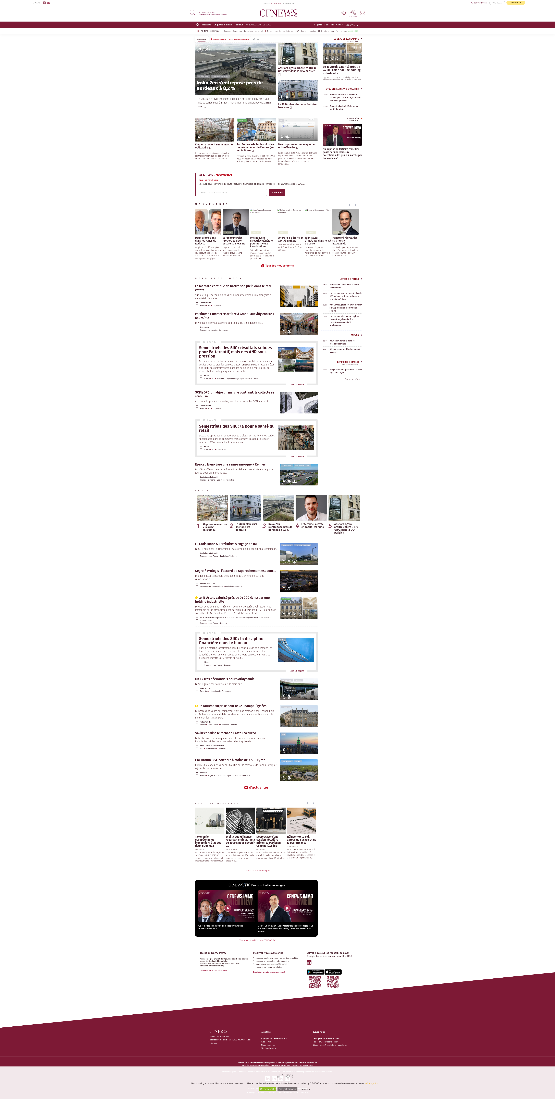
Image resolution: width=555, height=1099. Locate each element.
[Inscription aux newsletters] (48, 2)
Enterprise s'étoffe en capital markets (290, 239)
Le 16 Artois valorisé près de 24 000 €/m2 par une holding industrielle (342, 69)
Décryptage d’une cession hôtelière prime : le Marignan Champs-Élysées (268, 841)
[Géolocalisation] (207, 49)
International (329, 30)
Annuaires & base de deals (258, 24)
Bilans (282, 349)
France (203, 305)
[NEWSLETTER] (362, 12)
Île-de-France (213, 556)
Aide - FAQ (266, 1041)
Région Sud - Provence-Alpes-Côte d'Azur (225, 775)
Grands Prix (329, 25)
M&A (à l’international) (215, 745)
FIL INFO (210, 30)
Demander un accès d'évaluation (213, 970)
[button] (192, 13)
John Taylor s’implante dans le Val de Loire (318, 240)
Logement (230, 378)
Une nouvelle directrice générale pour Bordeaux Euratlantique (261, 242)
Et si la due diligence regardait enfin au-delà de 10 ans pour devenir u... (240, 841)
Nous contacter (268, 1044)
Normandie (212, 330)
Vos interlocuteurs (269, 1048)
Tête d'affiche (286, 287)
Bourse (199, 120)
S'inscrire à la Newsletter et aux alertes (330, 1044)
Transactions (272, 30)
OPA (213, 583)
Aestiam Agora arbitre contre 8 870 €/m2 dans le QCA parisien (346, 528)
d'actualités (259, 787)
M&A (297, 30)
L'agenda (318, 25)
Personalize (305, 1089)
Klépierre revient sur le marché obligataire (214, 527)
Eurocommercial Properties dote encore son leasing (234, 240)
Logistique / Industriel (253, 30)
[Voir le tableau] (332, 61)
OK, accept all (267, 1089)
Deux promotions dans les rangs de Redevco (205, 240)
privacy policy (371, 1083)
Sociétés (256, 232)
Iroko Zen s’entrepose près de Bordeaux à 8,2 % (280, 526)
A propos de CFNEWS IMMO (274, 1038)
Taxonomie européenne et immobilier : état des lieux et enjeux (208, 841)
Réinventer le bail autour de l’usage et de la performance (301, 839)
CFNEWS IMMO (276, 3)
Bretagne (211, 480)
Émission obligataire (205, 497)
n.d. (209, 305)
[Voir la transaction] (200, 49)
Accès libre (353, 31)
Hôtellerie (221, 378)
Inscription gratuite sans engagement (269, 972)
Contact (339, 25)
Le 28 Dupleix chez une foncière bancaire (246, 526)
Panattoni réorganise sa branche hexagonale (345, 240)
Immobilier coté (219, 39)
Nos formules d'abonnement (325, 1041)
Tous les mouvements (279, 265)
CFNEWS (266, 3)
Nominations (341, 30)
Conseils (283, 232)
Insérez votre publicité (220, 1036)
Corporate (217, 305)
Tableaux (238, 24)
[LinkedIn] (45, 2)
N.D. (202, 748)
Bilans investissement (241, 39)
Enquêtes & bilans (223, 24)
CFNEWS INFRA (288, 3)
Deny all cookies (287, 1089)
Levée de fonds (286, 30)
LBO (320, 30)
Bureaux (227, 30)
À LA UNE (201, 39)
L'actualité (206, 24)
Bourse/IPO (205, 583)
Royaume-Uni (206, 586)
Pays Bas (204, 691)
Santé (256, 378)
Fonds (201, 232)
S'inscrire (277, 192)
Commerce (237, 30)
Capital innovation (308, 30)
